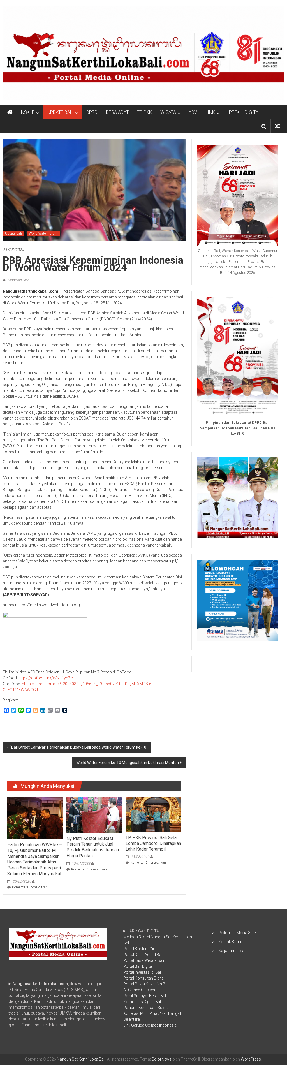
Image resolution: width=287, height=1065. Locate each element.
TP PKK (144, 112)
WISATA (168, 112)
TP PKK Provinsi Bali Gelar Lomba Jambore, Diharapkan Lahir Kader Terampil (153, 843)
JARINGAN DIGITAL (157, 978)
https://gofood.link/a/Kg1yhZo (46, 678)
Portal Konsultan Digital (144, 978)
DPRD (92, 112)
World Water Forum (43, 233)
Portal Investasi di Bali (142, 972)
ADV (193, 112)
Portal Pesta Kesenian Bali (146, 984)
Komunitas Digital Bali (142, 1001)
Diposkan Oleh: (18, 280)
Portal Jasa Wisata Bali (143, 960)
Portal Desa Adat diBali (143, 954)
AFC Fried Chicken (139, 990)
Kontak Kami (229, 941)
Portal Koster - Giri (139, 948)
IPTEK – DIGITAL (244, 112)
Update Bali (13, 233)
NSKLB (28, 112)
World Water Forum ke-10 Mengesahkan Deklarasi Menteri (127, 762)
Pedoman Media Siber (237, 932)
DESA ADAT (117, 112)
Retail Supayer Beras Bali (145, 996)
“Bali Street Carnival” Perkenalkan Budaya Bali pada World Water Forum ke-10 (78, 747)
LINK (210, 112)
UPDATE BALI (60, 112)
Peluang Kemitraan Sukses (147, 1007)
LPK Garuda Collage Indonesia (150, 1025)
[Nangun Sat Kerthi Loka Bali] (10, 112)
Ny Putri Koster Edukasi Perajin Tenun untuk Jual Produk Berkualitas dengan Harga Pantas (92, 847)
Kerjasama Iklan (232, 950)
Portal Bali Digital (138, 966)
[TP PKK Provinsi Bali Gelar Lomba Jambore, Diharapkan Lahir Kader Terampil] (153, 814)
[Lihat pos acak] (277, 126)
